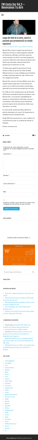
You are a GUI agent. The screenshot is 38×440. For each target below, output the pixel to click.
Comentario (7, 154)
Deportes (8, 383)
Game (7, 392)
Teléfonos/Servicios (10, 424)
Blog (6, 372)
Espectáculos (9, 388)
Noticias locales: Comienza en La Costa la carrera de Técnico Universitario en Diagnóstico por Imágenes (17, 334)
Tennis (7, 426)
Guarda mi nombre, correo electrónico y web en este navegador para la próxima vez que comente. (19, 203)
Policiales (7, 406)
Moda (6, 399)
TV (6, 430)
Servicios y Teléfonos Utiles (19, 329)
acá (29, 237)
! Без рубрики (9, 361)
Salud (6, 417)
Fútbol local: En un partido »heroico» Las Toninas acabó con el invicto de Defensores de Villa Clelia (18, 340)
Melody (7, 345)
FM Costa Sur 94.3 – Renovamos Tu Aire (13, 6)
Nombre (6, 175)
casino (7, 374)
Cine (6, 376)
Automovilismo (9, 367)
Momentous (27, 438)
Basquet (7, 370)
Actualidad (8, 363)
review (7, 415)
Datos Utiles (8, 381)
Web (4, 191)
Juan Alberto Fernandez (26, 46)
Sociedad (7, 135)
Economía (8, 385)
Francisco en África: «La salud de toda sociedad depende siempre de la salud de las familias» (18, 347)
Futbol (7, 390)
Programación (9, 410)
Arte (6, 365)
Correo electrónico (9, 183)
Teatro (7, 421)
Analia (7, 329)
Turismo (7, 428)
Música (7, 403)
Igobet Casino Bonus (11, 394)
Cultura (7, 379)
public (7, 412)
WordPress (20, 438)
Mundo (7, 401)
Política (7, 408)
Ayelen (7, 338)
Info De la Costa (10, 397)
